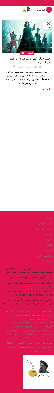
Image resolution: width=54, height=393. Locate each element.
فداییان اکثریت (42, 347)
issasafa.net (47, 319)
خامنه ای (42, 338)
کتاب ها (48, 218)
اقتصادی (48, 250)
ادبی (49, 239)
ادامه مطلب (45, 89)
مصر (42, 351)
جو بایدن (44, 334)
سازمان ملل (47, 343)
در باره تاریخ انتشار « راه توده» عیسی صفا (31, 277)
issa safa (21, 315)
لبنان (14, 347)
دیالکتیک (28, 338)
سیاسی (48, 234)
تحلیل (23, 53)
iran (6, 311)
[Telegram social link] (20, 3)
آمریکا (48, 326)
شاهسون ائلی (45, 255)
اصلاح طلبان (17, 326)
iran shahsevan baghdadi (40, 316)
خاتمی (49, 337)
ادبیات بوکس (45, 223)
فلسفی (48, 245)
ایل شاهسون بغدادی (18, 330)
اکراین (39, 330)
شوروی (30, 343)
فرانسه (32, 347)
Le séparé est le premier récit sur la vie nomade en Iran (31, 323)
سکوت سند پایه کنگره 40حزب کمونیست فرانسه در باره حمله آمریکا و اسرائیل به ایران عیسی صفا (27, 302)
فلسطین (23, 346)
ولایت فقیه (25, 351)
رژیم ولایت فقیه (11, 338)
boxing (49, 311)
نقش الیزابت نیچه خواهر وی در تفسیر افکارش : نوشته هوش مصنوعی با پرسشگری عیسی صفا (28, 270)
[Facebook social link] (33, 3)
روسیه (21, 337)
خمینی (35, 337)
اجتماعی (30, 53)
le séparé (29, 319)
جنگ (50, 334)
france (43, 311)
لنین (9, 347)
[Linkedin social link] (23, 3)
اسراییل (28, 326)
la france (38, 319)
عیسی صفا (16, 342)
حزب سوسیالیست (15, 334)
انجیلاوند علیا (47, 331)
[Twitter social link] (30, 3)
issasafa (9, 315)
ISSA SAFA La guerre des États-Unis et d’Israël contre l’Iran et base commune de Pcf (27, 293)
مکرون (37, 351)
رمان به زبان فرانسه (42, 228)
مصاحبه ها (47, 261)
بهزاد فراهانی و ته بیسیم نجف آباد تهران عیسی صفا (29, 285)
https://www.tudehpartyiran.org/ (25, 311)
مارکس (49, 351)
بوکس (6, 331)
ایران (32, 330)
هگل (32, 351)
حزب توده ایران (32, 334)
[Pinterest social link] (27, 3)
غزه (50, 347)
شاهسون (37, 343)
